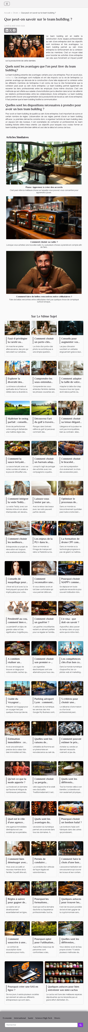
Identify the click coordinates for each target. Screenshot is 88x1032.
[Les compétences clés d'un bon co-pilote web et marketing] (70, 648)
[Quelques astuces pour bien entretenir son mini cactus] (64, 972)
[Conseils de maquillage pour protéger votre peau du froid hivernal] (17, 568)
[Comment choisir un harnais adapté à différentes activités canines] (43, 448)
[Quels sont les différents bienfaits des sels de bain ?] (70, 768)
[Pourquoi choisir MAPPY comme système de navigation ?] (70, 568)
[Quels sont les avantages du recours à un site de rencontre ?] (43, 808)
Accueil (7, 13)
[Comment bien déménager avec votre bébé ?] (17, 848)
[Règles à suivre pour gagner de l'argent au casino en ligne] (17, 888)
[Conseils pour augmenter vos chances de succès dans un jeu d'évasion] (70, 328)
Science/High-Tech (43, 1018)
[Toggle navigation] (7, 4)
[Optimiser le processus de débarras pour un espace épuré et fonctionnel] (70, 488)
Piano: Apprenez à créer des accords (44, 187)
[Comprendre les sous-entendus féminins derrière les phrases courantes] (43, 368)
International (20, 1018)
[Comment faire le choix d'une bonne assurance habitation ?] (70, 848)
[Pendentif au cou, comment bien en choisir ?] (17, 608)
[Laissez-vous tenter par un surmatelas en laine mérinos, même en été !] (43, 488)
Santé (30, 1018)
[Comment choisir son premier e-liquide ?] (43, 648)
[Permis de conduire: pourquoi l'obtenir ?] (43, 848)
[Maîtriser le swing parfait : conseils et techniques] (17, 408)
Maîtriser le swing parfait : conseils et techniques (18, 422)
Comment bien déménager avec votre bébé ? (17, 862)
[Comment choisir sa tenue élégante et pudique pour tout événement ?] (70, 408)
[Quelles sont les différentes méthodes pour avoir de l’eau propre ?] (70, 928)
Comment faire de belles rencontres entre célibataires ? (44, 296)
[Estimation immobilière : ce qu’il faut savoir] (17, 728)
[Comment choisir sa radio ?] (44, 217)
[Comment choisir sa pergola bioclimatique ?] (43, 768)
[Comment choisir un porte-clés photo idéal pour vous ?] (43, 328)
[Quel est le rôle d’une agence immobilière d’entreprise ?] (17, 808)
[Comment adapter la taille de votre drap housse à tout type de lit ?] (70, 368)
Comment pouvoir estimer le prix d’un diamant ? (71, 742)
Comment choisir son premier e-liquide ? (44, 662)
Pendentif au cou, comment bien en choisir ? (18, 622)
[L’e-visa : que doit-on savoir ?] (70, 608)
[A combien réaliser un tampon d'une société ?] (17, 648)
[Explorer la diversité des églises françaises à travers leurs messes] (17, 368)
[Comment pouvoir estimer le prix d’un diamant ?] (70, 728)
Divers (15, 13)
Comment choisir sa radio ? (44, 242)
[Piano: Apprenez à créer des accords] (44, 163)
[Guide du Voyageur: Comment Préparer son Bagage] (17, 688)
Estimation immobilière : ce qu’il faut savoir (17, 742)
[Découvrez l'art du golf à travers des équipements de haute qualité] (43, 408)
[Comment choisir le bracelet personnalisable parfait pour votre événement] (70, 448)
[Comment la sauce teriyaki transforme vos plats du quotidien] (17, 448)
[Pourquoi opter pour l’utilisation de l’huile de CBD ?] (43, 928)
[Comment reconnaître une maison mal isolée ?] (43, 568)
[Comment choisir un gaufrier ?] (43, 608)
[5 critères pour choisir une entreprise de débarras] (70, 688)
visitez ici (9, 78)
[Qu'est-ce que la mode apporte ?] (17, 768)
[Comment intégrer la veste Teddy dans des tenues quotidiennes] (17, 488)
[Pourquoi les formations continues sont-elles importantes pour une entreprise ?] (43, 888)
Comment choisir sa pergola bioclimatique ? (44, 782)
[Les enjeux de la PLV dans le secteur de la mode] (43, 528)
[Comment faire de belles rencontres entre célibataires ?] (44, 272)
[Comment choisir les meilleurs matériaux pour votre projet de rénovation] (17, 528)
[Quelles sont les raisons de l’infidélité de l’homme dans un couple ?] (43, 728)
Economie (7, 1018)
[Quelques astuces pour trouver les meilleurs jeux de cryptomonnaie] (70, 888)
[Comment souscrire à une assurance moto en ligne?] (17, 928)
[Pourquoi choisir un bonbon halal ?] (70, 808)
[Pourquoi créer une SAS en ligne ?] (24, 972)
